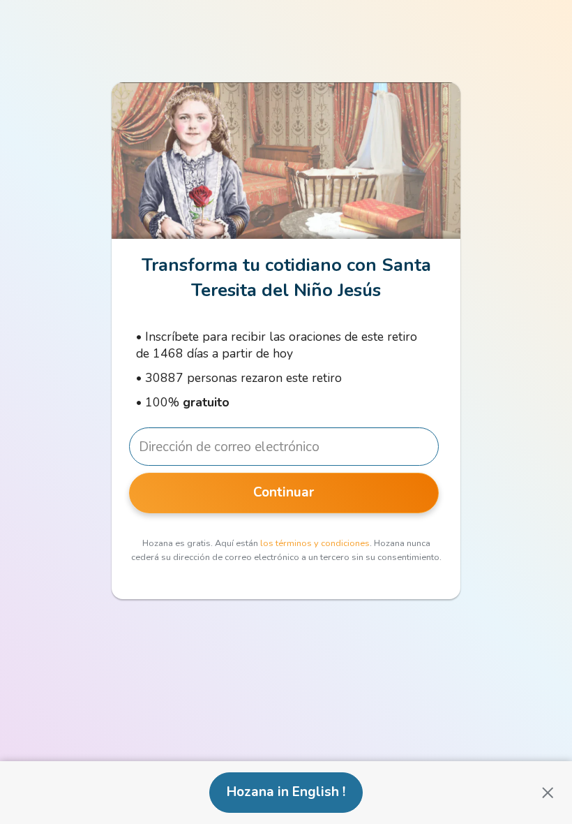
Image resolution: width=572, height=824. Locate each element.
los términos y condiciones (315, 543)
